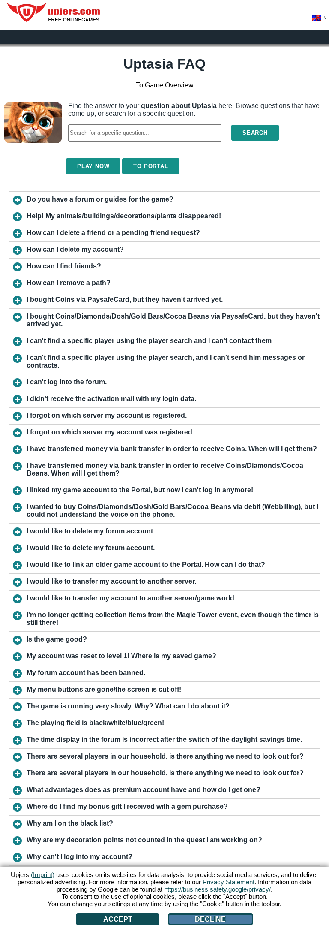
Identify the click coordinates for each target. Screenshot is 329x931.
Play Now (93, 166)
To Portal (150, 166)
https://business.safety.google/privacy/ (217, 889)
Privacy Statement (228, 882)
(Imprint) (42, 874)
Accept (117, 919)
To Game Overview (165, 85)
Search (255, 133)
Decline (210, 919)
